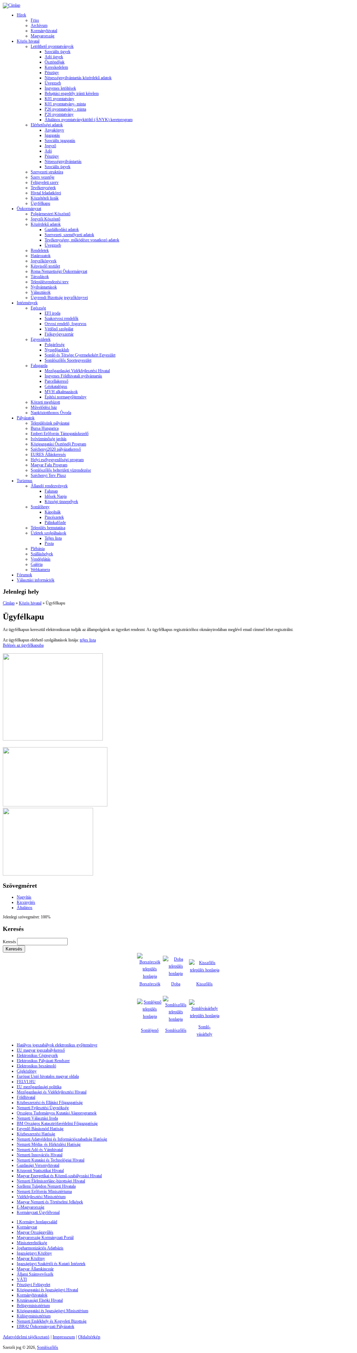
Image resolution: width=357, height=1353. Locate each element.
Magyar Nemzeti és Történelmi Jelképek (50, 1202)
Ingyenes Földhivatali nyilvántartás (73, 376)
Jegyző (50, 145)
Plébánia (38, 548)
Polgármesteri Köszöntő (50, 213)
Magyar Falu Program (49, 465)
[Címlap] (11, 5)
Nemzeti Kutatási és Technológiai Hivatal (50, 1160)
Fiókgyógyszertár (59, 334)
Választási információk (35, 580)
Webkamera (40, 569)
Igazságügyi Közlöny (34, 1253)
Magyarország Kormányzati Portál (45, 1237)
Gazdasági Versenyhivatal (38, 1165)
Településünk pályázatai (50, 423)
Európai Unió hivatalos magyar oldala (48, 1076)
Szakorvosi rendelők (61, 318)
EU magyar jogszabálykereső (41, 1050)
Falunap (51, 491)
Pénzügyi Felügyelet (33, 1284)
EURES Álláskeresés (48, 454)
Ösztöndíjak (54, 62)
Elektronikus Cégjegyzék (37, 1055)
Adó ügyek (54, 56)
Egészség (38, 308)
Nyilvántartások (44, 287)
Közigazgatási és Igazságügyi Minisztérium (52, 1310)
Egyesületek (41, 339)
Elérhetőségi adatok (47, 124)
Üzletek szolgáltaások (48, 533)
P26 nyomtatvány (59, 114)
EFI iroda (52, 313)
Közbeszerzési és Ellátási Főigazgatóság (50, 1102)
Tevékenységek (43, 187)
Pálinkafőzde (55, 522)
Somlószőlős (176, 1030)
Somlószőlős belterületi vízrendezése (61, 470)
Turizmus (24, 480)
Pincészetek (54, 517)
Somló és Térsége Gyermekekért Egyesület (80, 355)
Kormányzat (27, 1227)
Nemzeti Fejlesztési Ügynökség (43, 1107)
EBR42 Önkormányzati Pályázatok (45, 1326)
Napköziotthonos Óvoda (51, 412)
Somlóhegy (40, 506)
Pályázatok (26, 417)
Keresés (10, 941)
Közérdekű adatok (46, 224)
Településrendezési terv (50, 281)
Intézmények (27, 302)
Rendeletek (40, 250)
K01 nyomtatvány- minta (65, 104)
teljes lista (88, 640)
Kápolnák (53, 512)
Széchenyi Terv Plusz (48, 475)
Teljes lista (53, 538)
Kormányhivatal (44, 30)
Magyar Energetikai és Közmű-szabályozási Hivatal (59, 1175)
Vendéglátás (41, 559)
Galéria (37, 564)
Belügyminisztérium (33, 1305)
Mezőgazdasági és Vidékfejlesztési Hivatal (51, 1092)
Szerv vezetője (42, 177)
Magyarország (42, 35)
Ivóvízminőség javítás (49, 438)
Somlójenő (150, 1030)
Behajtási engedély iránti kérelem (72, 93)
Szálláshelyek (42, 553)
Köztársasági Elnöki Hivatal (40, 1300)
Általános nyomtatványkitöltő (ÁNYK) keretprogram (88, 119)
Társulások (40, 276)
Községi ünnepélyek (61, 501)
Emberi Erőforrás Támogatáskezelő (60, 433)
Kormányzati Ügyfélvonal (38, 1212)
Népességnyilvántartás (63, 161)
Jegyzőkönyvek (43, 260)
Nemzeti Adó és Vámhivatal (40, 1149)
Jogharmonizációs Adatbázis (40, 1248)
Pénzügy (52, 72)
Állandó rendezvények (49, 485)
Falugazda (39, 365)
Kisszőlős (204, 984)
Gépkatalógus (56, 386)
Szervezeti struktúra (47, 172)
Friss (35, 20)
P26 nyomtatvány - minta (65, 109)
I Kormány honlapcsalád (37, 1221)
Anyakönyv (54, 130)
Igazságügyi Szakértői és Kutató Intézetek (51, 1263)
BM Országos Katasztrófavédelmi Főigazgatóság (57, 1123)
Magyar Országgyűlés (35, 1232)
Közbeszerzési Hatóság (36, 1134)
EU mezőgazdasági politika (39, 1086)
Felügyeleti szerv (45, 182)
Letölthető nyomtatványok (52, 46)
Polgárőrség (54, 344)
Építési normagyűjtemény (65, 396)
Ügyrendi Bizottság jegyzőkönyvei (59, 297)
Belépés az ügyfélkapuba (23, 645)
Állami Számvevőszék (35, 1274)
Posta (49, 543)
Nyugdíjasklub (57, 349)
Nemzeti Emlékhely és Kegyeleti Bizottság (51, 1321)
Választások (41, 292)
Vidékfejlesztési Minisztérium (41, 1196)
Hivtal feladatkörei (46, 192)
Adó (48, 151)
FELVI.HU (26, 1081)
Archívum (39, 25)
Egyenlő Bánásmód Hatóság (40, 1128)
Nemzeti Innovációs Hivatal (39, 1154)
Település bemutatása (48, 527)
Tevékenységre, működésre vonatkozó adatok (82, 240)
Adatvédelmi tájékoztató (26, 1336)
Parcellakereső (56, 381)
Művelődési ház (44, 407)
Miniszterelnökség (32, 1242)
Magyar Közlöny (31, 1258)
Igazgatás (52, 135)
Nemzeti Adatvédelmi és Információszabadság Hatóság (62, 1139)
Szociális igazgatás (60, 140)
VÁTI (22, 1279)
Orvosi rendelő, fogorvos (65, 323)
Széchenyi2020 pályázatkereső (56, 449)
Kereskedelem (56, 67)
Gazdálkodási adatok (62, 229)
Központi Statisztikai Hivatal (40, 1170)
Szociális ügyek (57, 51)
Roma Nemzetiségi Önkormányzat (59, 271)
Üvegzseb (53, 83)
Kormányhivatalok (32, 1295)
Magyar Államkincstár (35, 1268)
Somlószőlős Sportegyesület (68, 360)
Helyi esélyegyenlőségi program (57, 459)
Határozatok (41, 255)
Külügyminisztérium (34, 1316)
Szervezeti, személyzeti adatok (69, 234)
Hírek (21, 15)
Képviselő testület (45, 266)
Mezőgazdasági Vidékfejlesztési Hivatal (77, 370)
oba (177, 984)
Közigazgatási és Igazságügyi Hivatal (47, 1289)
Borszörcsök (149, 984)
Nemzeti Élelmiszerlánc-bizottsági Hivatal (51, 1181)
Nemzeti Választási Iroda (37, 1118)
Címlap (9, 603)
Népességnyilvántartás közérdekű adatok (78, 77)
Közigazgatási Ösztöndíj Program (58, 444)
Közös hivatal (28, 41)
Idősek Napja (56, 496)
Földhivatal (26, 1097)
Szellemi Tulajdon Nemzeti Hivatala (46, 1186)
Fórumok (24, 574)
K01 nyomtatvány (59, 98)
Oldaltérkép (89, 1336)
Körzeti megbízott (45, 402)
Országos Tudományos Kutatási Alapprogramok (57, 1113)
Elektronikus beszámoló (36, 1065)
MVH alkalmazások (61, 391)
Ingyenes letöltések (60, 88)
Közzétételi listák (45, 198)
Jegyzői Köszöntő (45, 219)
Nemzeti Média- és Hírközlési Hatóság (49, 1144)
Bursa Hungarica (45, 428)
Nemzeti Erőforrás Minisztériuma (44, 1191)
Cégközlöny (27, 1071)
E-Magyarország (30, 1207)
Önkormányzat (29, 208)
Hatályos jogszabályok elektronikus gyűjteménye (57, 1045)
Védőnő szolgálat (59, 328)
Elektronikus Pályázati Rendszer (43, 1060)
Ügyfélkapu (40, 203)
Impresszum (64, 1336)
